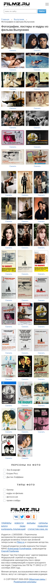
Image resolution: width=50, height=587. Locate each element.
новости (19, 523)
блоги (4, 526)
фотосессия (12, 497)
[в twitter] (22, 516)
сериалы (43, 523)
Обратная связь (37, 579)
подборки (43, 526)
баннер (10, 490)
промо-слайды (13, 500)
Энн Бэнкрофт (13, 470)
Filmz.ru (20, 542)
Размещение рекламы (25, 582)
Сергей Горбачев (10, 551)
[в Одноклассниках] (34, 516)
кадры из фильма (15, 493)
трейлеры (6, 523)
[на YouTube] (28, 516)
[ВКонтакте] (16, 516)
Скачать (12, 50)
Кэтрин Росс (12, 473)
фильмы (31, 523)
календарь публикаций (13, 529)
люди (22, 526)
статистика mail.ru (38, 529)
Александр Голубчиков (19, 549)
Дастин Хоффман (15, 477)
